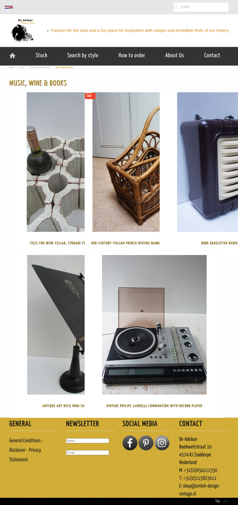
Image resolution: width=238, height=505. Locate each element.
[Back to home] (22, 30)
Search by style (82, 55)
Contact (212, 55)
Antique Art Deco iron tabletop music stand (79, 406)
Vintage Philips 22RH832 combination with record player (154, 406)
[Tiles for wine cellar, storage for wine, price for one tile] (79, 162)
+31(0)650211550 (200, 470)
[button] (225, 501)
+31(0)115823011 (200, 478)
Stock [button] (41, 55)
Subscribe (78, 466)
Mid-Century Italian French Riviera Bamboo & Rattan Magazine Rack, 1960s (154, 243)
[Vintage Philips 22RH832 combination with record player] (154, 325)
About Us (174, 55)
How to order (132, 55)
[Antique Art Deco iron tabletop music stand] (79, 325)
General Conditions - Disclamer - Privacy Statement (26, 450)
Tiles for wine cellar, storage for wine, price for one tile (79, 243)
